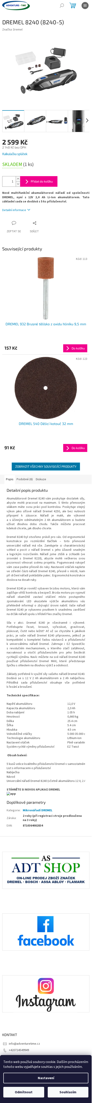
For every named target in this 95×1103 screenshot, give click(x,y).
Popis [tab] (9, 479)
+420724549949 (19, 1050)
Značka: (12, 29)
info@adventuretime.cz (24, 1044)
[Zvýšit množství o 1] (18, 178)
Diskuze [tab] (41, 479)
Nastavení (46, 1078)
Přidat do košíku (42, 181)
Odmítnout (23, 1092)
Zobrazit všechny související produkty (45, 466)
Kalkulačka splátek (14, 154)
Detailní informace (14, 210)
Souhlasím (67, 1092)
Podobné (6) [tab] (25, 479)
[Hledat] (61, 5)
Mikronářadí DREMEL (37, 810)
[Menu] (85, 5)
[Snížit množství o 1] (18, 184)
